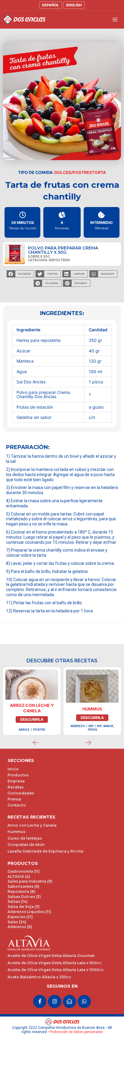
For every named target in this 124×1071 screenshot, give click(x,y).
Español (50, 5)
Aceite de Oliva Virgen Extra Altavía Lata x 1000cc (56, 976)
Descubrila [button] (31, 725)
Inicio (13, 775)
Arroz (24, 736)
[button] (20, 273)
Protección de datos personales (76, 1038)
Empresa (16, 787)
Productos (18, 781)
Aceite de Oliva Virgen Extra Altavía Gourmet (51, 962)
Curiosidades (21, 799)
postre (39, 736)
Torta (99, 172)
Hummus (92, 715)
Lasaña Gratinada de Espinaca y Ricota (45, 857)
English (74, 5)
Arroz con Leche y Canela (32, 714)
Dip (90, 732)
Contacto (17, 811)
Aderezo (77, 732)
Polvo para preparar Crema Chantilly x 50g (63, 250)
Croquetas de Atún (26, 851)
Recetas (15, 793)
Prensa (14, 805)
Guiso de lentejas (25, 844)
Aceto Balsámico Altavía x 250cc (39, 983)
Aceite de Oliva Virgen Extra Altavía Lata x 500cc (55, 969)
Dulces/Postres (73, 172)
